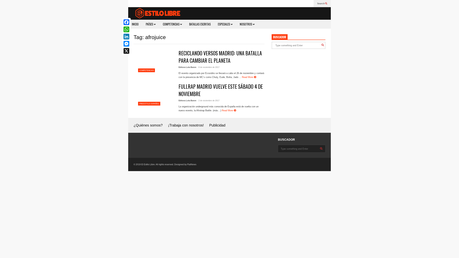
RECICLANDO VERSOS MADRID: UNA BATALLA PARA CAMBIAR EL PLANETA (220, 56)
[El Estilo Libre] (157, 13)
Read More (248, 77)
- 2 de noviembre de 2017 (208, 100)
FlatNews (191, 164)
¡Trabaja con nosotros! (186, 125)
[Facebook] (126, 22)
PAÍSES (150, 24)
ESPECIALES (224, 24)
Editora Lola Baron (187, 67)
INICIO (135, 24)
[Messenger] (126, 43)
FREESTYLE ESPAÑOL (149, 104)
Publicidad (217, 125)
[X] (126, 50)
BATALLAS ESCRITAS (200, 24)
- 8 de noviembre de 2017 (208, 67)
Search (321, 3)
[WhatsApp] (126, 29)
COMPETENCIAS (171, 24)
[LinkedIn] (126, 36)
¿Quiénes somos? (148, 125)
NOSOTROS (246, 24)
